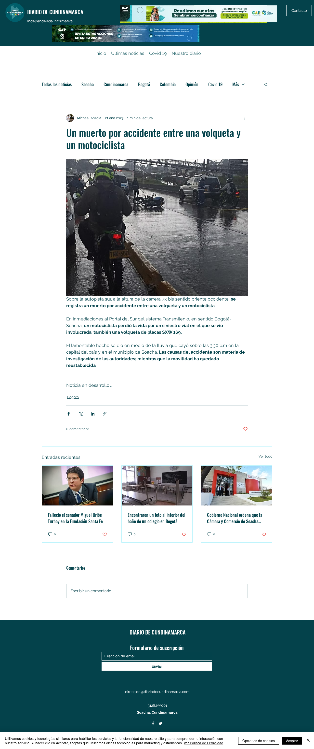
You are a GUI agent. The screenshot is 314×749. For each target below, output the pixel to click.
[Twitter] (160, 723)
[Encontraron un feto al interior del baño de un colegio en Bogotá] (157, 485)
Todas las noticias (57, 84)
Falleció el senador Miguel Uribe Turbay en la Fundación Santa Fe (75, 518)
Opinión (191, 84)
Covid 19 (215, 84)
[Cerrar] (308, 740)
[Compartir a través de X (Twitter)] (80, 413)
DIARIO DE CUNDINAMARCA (55, 12)
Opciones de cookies (258, 740)
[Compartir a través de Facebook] (68, 413)
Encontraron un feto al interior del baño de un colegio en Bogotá (156, 518)
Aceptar (292, 740)
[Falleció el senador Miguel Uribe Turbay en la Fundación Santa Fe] (77, 485)
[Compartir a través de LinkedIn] (92, 413)
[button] (266, 84)
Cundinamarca (116, 84)
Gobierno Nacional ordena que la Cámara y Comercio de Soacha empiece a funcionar (234, 518)
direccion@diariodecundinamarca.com (157, 692)
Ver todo (265, 456)
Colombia (168, 84)
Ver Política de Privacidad (203, 742)
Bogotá (144, 84)
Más (235, 84)
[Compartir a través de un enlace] (104, 413)
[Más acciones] (245, 118)
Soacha (87, 84)
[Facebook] (153, 723)
